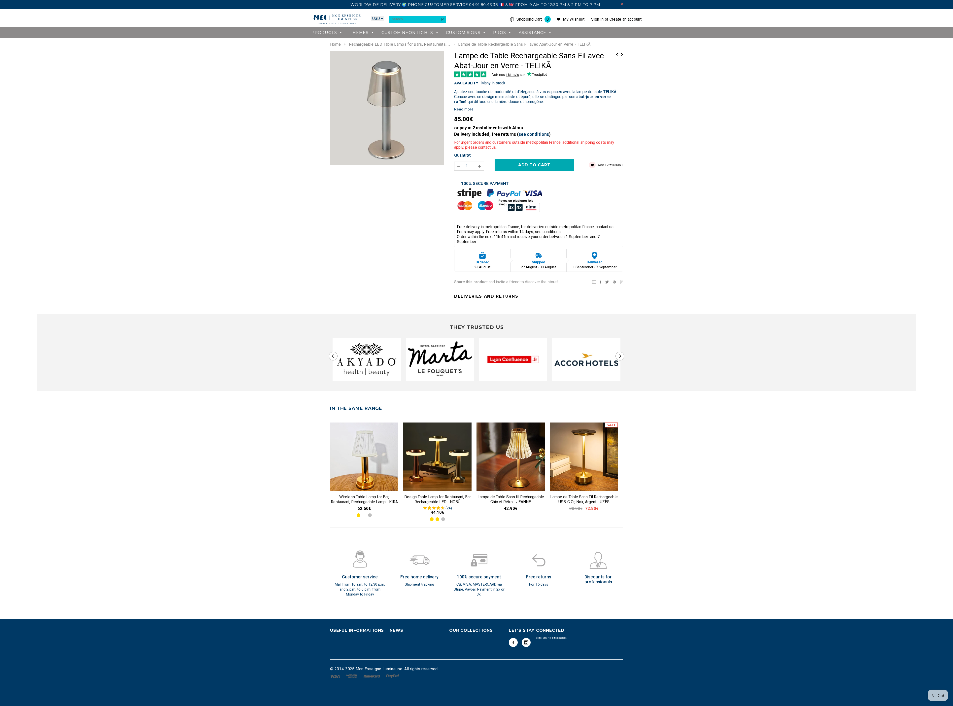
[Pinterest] (614, 281)
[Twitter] (607, 281)
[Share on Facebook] (600, 281)
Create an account (626, 19)
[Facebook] (513, 642)
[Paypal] (392, 675)
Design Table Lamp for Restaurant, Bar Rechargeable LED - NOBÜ (437, 499)
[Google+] (621, 281)
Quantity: (462, 155)
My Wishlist (573, 19)
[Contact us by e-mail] (594, 281)
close (622, 4)
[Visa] (335, 675)
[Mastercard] (372, 675)
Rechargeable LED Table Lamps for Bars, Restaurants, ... (399, 44)
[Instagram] (526, 642)
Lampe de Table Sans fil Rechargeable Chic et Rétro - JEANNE (510, 499)
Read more (464, 109)
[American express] (352, 675)
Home (335, 44)
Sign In (597, 19)
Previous (617, 54)
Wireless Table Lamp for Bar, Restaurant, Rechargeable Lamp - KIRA (364, 499)
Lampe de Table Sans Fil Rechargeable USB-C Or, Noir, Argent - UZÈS (584, 499)
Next (622, 54)
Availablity (466, 83)
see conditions (534, 134)
